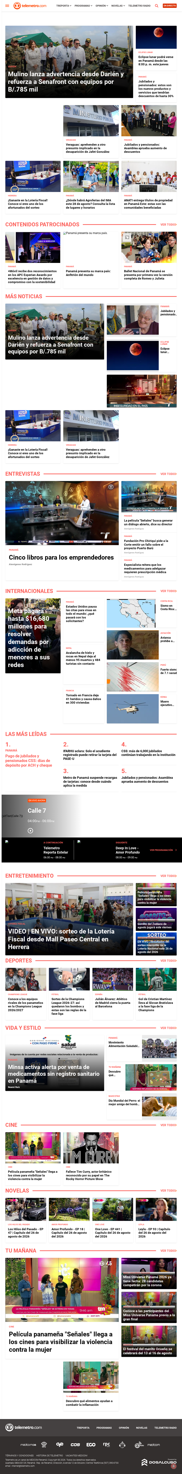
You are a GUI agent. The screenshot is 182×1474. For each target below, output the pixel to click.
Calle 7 (37, 810)
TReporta (62, 5)
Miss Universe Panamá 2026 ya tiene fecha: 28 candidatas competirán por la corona (147, 1281)
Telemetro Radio (139, 5)
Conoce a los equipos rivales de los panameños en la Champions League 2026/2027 (25, 1004)
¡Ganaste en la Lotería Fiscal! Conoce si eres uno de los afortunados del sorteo (28, 203)
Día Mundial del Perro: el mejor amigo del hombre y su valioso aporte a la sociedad (124, 1106)
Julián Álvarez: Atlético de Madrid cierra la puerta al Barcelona (112, 1002)
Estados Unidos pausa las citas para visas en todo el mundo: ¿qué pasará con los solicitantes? (81, 614)
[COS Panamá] (75, 1447)
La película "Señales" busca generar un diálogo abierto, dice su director (148, 522)
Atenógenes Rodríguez (20, 564)
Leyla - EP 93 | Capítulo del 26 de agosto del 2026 (154, 1232)
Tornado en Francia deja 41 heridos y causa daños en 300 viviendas (83, 698)
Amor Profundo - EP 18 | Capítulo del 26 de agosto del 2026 (69, 1232)
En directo (170, 5)
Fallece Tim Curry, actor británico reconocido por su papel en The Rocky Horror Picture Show (89, 1175)
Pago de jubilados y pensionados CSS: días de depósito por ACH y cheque (28, 761)
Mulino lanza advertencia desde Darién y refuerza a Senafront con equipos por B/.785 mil (66, 81)
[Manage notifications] (173, 1466)
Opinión (101, 5)
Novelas (117, 5)
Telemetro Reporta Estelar (56, 850)
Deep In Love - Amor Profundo (128, 850)
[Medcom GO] (28, 1447)
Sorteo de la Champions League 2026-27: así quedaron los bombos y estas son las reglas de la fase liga (69, 1006)
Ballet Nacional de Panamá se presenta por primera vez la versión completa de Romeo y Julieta (148, 274)
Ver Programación (161, 850)
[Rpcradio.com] (106, 1447)
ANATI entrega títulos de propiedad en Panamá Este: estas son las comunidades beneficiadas (148, 203)
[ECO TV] (91, 1447)
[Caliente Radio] (122, 1447)
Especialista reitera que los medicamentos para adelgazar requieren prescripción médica (145, 568)
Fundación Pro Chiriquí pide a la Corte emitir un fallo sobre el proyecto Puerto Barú (146, 544)
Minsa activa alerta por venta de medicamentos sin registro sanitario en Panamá (54, 1074)
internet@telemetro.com (23, 1466)
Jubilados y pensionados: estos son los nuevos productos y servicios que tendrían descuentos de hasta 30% (156, 89)
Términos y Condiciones (19, 1455)
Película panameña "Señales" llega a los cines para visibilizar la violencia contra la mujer (154, 897)
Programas (82, 5)
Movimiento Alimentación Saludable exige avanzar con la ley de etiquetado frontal (124, 1048)
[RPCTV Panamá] (44, 1447)
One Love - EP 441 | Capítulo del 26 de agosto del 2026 (112, 1232)
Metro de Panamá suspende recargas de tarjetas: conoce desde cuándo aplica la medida (90, 781)
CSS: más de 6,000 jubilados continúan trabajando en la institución (148, 753)
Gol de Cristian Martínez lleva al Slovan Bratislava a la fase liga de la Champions (155, 1004)
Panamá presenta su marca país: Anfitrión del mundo (88, 272)
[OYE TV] (60, 1447)
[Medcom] (153, 1447)
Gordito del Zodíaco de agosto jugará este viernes (155, 925)
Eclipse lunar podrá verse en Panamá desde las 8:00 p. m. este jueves (155, 60)
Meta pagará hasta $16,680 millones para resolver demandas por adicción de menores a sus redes (29, 638)
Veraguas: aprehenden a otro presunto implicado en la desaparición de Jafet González (87, 148)
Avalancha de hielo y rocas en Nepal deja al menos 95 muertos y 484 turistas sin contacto (83, 658)
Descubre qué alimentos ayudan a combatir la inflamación (89, 1402)
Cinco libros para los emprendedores (61, 557)
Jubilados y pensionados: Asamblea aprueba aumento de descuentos (145, 148)
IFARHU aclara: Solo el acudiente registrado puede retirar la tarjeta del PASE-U (90, 755)
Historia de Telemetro (49, 1455)
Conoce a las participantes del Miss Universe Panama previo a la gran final (149, 1315)
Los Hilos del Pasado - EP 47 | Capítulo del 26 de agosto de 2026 (25, 1232)
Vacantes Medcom (76, 1455)
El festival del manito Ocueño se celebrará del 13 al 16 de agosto (147, 1351)
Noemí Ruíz (14, 1087)
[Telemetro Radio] (138, 1447)
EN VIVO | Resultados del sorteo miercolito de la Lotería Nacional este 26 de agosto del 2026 (155, 947)
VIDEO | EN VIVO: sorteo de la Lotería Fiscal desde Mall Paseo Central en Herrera (61, 939)
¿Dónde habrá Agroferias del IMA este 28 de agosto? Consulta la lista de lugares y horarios (90, 203)
